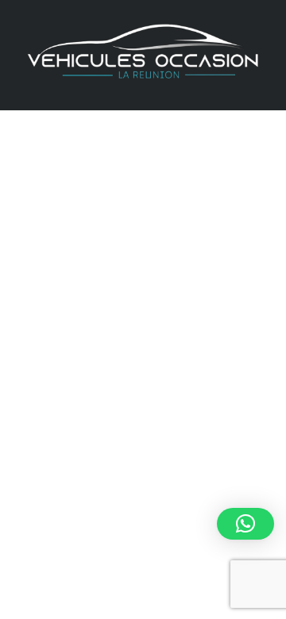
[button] (245, 524)
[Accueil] (143, 53)
